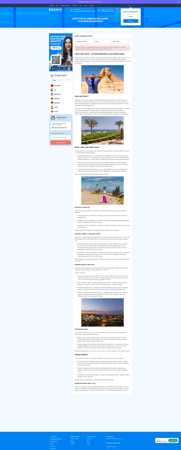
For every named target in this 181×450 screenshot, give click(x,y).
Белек (71, 440)
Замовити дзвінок (61, 142)
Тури (57, 5)
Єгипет (88, 442)
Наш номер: (158, 439)
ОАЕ (88, 440)
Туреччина (89, 438)
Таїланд (88, 444)
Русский (131, 16)
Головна (52, 29)
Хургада (72, 444)
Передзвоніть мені (173, 440)
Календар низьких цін (65, 5)
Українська (130, 21)
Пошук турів (74, 5)
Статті (80, 5)
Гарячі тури (51, 5)
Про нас (86, 5)
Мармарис (72, 442)
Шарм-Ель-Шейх (74, 438)
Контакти (91, 5)
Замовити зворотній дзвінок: (57, 133)
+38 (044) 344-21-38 (107, 11)
